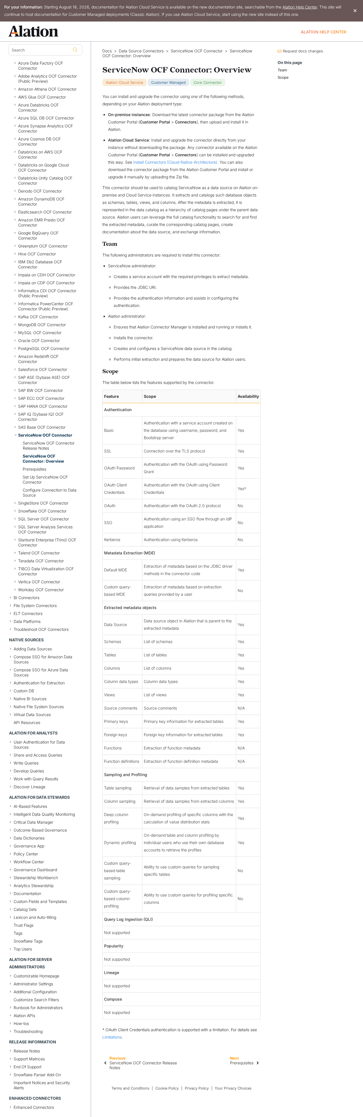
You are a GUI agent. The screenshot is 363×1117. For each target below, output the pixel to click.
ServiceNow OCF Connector (45, 435)
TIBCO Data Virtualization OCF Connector (46, 571)
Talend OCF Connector (39, 552)
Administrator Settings (33, 983)
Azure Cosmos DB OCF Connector (39, 141)
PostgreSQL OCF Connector (43, 348)
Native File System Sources (39, 706)
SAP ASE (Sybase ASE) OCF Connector (44, 380)
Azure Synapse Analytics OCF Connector (45, 128)
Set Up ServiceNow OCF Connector (45, 479)
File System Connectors (35, 605)
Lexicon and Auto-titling (35, 917)
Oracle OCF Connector (39, 340)
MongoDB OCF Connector (42, 324)
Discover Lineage (29, 786)
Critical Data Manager (33, 822)
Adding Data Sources (33, 648)
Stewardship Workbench (36, 877)
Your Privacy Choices (233, 1088)
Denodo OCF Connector (40, 191)
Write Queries (26, 763)
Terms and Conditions (130, 1088)
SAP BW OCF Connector (40, 390)
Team (282, 70)
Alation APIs (24, 1015)
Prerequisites (34, 469)
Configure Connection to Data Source (50, 492)
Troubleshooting (28, 1031)
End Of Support (27, 1066)
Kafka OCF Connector (38, 316)
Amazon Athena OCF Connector (47, 89)
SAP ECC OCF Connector (41, 398)
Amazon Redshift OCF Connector (38, 359)
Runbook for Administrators (38, 1007)
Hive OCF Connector (37, 253)
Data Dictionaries (29, 838)
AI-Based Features (30, 806)
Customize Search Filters (36, 999)
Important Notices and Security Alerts (42, 1085)
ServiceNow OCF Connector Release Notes (49, 445)
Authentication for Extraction (39, 682)
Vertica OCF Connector (39, 581)
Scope (283, 77)
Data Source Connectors (141, 51)
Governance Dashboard (35, 869)
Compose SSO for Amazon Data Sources (43, 659)
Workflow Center (29, 861)
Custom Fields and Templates (40, 901)
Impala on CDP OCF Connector (46, 282)
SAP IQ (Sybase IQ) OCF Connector (41, 417)
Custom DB (24, 690)
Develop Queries (29, 770)
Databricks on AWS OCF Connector (40, 154)
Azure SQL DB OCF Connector (46, 118)
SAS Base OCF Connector (42, 427)
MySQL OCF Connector (40, 332)
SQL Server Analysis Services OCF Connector (45, 529)
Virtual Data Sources (32, 714)
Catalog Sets (25, 909)
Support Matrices (29, 1058)
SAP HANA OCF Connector (42, 406)
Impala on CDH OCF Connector (46, 274)
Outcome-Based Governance (40, 830)
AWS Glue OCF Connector (42, 97)
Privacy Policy (197, 1088)
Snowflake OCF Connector (42, 511)
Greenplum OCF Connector (42, 246)
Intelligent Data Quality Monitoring (44, 814)
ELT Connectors (28, 613)
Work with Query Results (36, 778)
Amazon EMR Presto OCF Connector (41, 222)
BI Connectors (26, 597)
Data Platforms (27, 621)
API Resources (27, 722)
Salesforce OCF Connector (42, 369)
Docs (107, 51)
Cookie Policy (167, 1088)
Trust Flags (23, 925)
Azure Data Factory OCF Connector (40, 66)
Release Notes (27, 1050)
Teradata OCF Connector (41, 560)
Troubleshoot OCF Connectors (41, 629)
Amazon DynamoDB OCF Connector (41, 201)
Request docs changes (303, 51)
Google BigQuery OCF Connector (38, 235)
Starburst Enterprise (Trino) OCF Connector (47, 542)
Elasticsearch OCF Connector (45, 212)
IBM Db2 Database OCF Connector (40, 264)
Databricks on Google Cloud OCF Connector (43, 167)
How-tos (21, 1023)
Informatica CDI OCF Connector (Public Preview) (47, 293)
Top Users (23, 949)
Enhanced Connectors (34, 1107)
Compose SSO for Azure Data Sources (41, 672)
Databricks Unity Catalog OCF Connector (45, 180)
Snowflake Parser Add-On (37, 1074)
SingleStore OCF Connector (43, 503)
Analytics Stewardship (34, 885)
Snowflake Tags (28, 941)
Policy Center (26, 853)
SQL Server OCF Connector (43, 518)
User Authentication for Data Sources (39, 744)
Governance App (29, 845)
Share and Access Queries (38, 755)
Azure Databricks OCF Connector (38, 107)
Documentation (27, 893)
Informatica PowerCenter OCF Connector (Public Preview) (45, 306)
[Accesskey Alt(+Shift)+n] (258, 1063)
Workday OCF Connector (41, 589)
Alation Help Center (299, 7)
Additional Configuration (35, 991)
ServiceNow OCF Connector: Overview (43, 459)
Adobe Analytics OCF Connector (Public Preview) (47, 79)
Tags (18, 933)
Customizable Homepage (36, 975)
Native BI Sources (30, 698)
